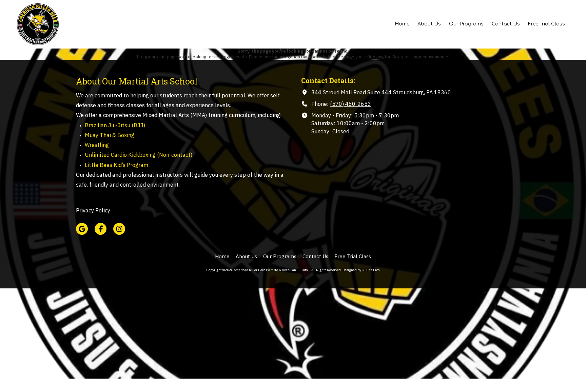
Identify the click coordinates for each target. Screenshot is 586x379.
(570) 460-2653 (350, 103)
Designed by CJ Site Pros (361, 270)
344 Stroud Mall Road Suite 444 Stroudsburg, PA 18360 (381, 92)
